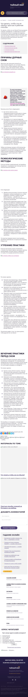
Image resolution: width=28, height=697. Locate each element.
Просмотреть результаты (14, 647)
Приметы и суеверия (12, 611)
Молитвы (9, 597)
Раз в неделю (6, 637)
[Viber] (7, 433)
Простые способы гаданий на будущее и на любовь (11, 507)
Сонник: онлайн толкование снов (16, 603)
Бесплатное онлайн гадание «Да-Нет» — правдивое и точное (13, 538)
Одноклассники (15, 679)
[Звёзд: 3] (12, 437)
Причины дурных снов (9, 46)
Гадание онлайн (11, 577)
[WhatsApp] (9, 433)
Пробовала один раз (8, 640)
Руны (7, 623)
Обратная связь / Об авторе (14, 660)
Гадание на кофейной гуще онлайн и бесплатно (11, 556)
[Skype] (11, 433)
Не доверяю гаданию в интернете (12, 641)
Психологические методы (10, 48)
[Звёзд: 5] (22, 437)
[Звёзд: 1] (2, 437)
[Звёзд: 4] (17, 437)
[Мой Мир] (5, 433)
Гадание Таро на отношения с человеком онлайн (12, 551)
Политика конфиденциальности (14, 662)
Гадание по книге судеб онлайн (12, 563)
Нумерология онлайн (12, 617)
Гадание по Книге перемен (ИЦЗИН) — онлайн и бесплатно (12, 543)
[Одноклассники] (3, 433)
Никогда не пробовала (9, 642)
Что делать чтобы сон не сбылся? (13, 475)
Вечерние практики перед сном (12, 51)
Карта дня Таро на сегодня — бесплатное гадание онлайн (12, 567)
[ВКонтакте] (1, 433)
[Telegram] (13, 433)
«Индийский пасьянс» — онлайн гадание (13, 547)
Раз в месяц (6, 638)
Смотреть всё (7, 571)
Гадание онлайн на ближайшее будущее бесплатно (12, 560)
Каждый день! (6, 635)
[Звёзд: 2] (7, 437)
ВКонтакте (12, 679)
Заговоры (9, 591)
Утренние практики (9, 49)
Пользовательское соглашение (14, 673)
